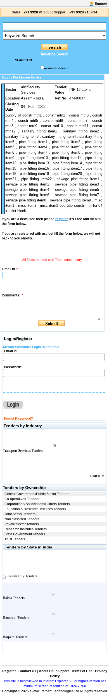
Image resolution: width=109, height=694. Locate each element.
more (95, 475)
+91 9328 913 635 (37, 12)
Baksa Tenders (14, 598)
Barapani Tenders (16, 617)
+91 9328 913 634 (83, 12)
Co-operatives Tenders (21, 499)
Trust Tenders (14, 539)
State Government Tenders (24, 534)
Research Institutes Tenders (25, 529)
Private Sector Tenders (21, 524)
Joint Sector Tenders (19, 514)
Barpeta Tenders (15, 637)
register (61, 219)
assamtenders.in (56, 68)
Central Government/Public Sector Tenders (36, 494)
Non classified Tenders (21, 519)
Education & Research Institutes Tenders (35, 509)
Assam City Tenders (22, 576)
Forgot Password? (18, 418)
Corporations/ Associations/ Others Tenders (37, 504)
